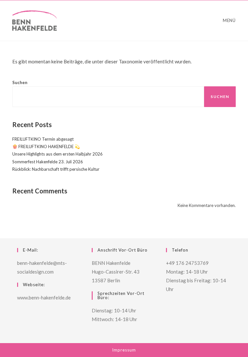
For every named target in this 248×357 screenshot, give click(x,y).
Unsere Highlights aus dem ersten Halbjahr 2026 (57, 154)
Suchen (19, 82)
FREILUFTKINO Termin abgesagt (43, 139)
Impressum (124, 349)
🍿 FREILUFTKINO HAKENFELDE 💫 (46, 146)
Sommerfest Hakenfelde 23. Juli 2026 (47, 161)
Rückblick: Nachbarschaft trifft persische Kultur (55, 169)
